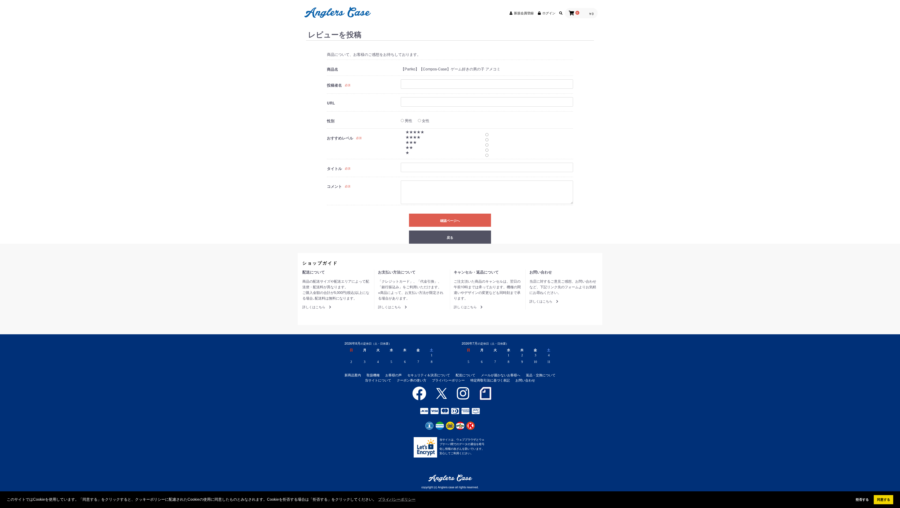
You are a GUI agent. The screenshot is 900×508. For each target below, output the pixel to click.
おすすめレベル (340, 138)
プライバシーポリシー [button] (397, 499)
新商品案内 (353, 375)
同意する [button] (883, 499)
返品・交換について (540, 375)
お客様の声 (393, 375)
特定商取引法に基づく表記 (490, 380)
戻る (450, 237)
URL (331, 103)
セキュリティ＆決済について (428, 375)
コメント (334, 186)
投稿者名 (334, 85)
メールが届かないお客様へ (500, 375)
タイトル (334, 168)
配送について (465, 375)
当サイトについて (378, 380)
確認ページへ (450, 220)
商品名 (332, 69)
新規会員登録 (524, 13)
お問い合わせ (525, 380)
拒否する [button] (862, 499)
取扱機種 (373, 375)
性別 (330, 120)
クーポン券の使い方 (411, 380)
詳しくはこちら (313, 307)
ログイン (548, 13)
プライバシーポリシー (448, 380)
